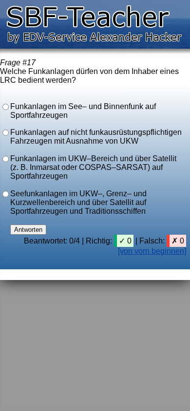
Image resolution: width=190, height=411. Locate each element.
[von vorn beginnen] (152, 251)
